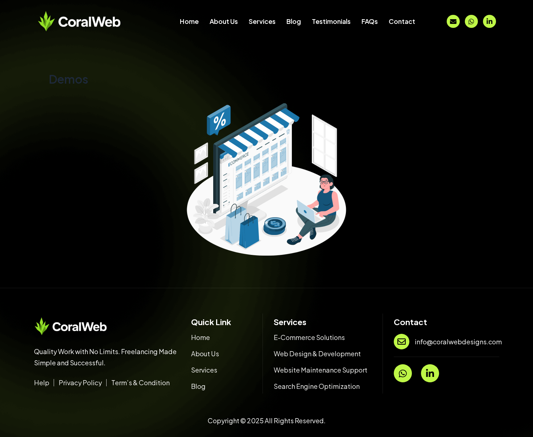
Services (262, 21)
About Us (224, 21)
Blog (293, 21)
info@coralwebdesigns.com (458, 341)
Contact (402, 21)
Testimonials (331, 21)
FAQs (369, 21)
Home (189, 21)
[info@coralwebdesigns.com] (401, 341)
